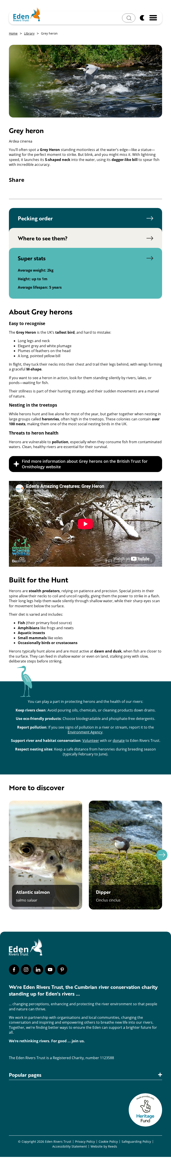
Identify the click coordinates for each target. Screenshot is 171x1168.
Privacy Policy (85, 1141)
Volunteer (90, 740)
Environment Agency (85, 732)
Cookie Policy (108, 1141)
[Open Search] (128, 18)
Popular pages (25, 1075)
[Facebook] (14, 969)
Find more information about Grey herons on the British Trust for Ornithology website (85, 464)
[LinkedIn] (38, 969)
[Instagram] (26, 969)
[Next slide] (161, 854)
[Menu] (153, 17)
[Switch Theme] (142, 17)
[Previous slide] (9, 854)
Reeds (112, 1146)
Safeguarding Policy (136, 1141)
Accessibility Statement (69, 1146)
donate (119, 740)
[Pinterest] (62, 969)
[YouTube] (50, 969)
